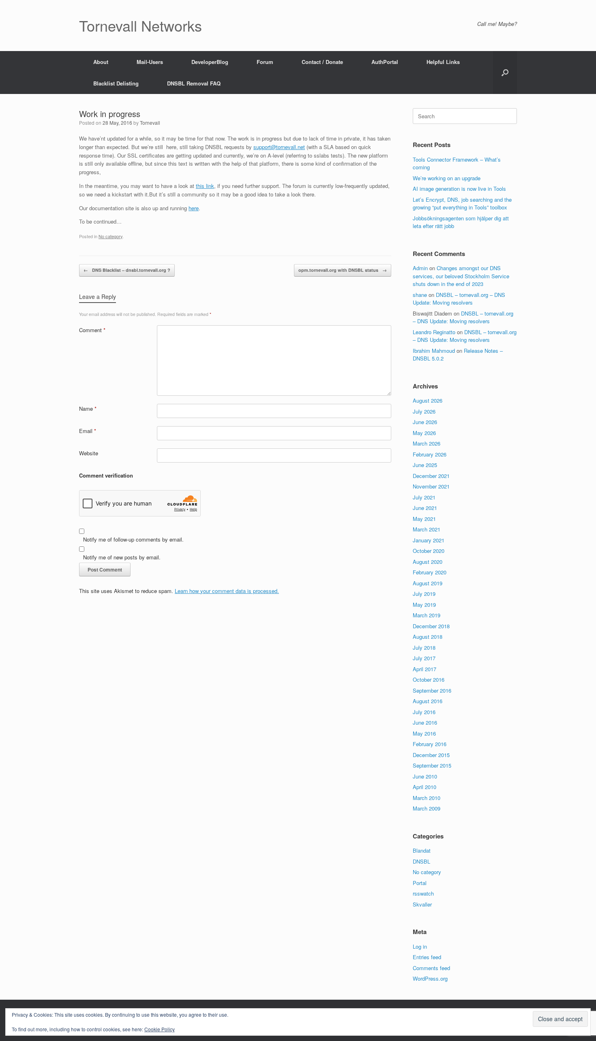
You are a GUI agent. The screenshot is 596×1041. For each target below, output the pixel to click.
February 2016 (429, 744)
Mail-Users (150, 62)
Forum (265, 62)
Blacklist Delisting (116, 83)
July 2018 (424, 647)
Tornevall (150, 122)
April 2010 (424, 787)
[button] (505, 72)
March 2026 (426, 443)
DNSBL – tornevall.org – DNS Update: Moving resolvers (459, 299)
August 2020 (427, 561)
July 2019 (424, 593)
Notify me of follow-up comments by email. (133, 539)
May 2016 (424, 733)
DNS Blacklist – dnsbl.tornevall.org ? (127, 270)
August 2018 (427, 636)
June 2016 (425, 722)
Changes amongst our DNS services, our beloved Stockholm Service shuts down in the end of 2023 (461, 276)
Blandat (422, 850)
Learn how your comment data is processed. (227, 591)
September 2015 (432, 765)
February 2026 (429, 454)
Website (88, 453)
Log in (420, 946)
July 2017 (424, 658)
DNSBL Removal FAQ (194, 83)
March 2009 (426, 808)
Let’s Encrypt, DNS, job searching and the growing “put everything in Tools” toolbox (462, 203)
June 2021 (425, 508)
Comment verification (106, 475)
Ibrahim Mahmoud (434, 350)
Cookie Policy (159, 1029)
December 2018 (431, 626)
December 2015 (431, 755)
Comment (92, 330)
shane (420, 295)
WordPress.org (430, 978)
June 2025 (425, 465)
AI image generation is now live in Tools (459, 188)
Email (87, 431)
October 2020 (428, 551)
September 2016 (432, 690)
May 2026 (424, 433)
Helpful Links (443, 62)
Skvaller (422, 904)
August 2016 (427, 701)
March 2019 (426, 615)
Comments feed (431, 968)
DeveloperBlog (209, 62)
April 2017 (424, 669)
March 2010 (426, 798)
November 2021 (431, 486)
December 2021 (431, 476)
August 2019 (427, 583)
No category (110, 236)
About (100, 62)
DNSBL (421, 861)
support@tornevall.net (279, 147)
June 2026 (425, 422)
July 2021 (424, 497)
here (194, 208)
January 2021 (428, 540)
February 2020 (429, 572)
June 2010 (425, 776)
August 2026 (427, 400)
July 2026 (424, 411)
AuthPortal (384, 62)
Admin (420, 268)
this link (205, 186)
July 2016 (424, 712)
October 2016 (428, 679)
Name (87, 408)
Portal (420, 883)
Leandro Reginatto (434, 332)
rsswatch (423, 893)
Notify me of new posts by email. (122, 557)
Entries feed (427, 957)
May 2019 (424, 604)
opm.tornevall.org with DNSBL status (342, 270)
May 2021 (424, 519)
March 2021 (426, 529)
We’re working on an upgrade (446, 178)
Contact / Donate (322, 62)
